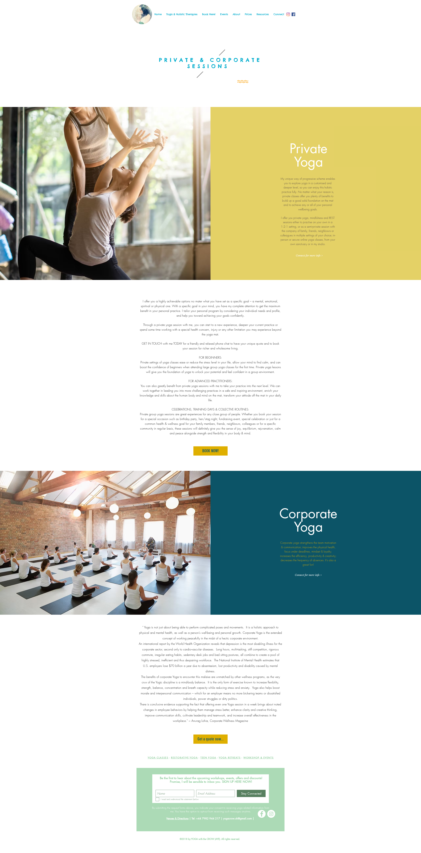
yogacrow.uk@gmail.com (237, 818)
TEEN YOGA (208, 757)
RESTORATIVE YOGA (184, 757)
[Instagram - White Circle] (271, 814)
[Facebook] (293, 14)
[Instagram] (288, 14)
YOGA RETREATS (230, 757)
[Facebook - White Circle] (262, 814)
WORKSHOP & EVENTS (258, 757)
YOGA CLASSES (158, 757)
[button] (182, 14)
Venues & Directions (177, 818)
